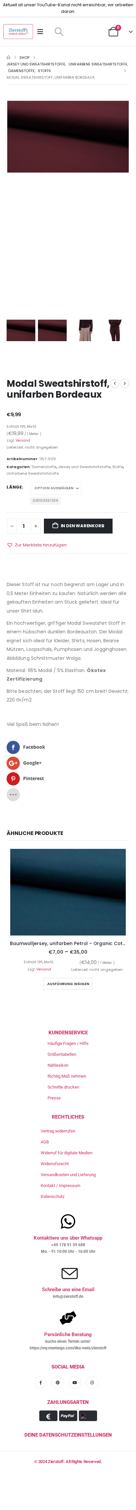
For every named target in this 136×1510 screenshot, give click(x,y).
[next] (124, 383)
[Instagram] (92, 1382)
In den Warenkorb (82, 526)
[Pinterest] (57, 1382)
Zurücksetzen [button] (45, 500)
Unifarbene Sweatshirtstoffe (33, 473)
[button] (59, 31)
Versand (23, 440)
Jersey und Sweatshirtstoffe (84, 466)
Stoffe (117, 466)
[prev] (114, 383)
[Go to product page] (68, 892)
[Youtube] (75, 1382)
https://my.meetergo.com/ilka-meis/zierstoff (68, 1348)
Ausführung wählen (68, 983)
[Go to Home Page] (8, 57)
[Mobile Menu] (42, 31)
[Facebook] (40, 1382)
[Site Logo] (18, 31)
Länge (14, 487)
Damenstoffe (44, 466)
